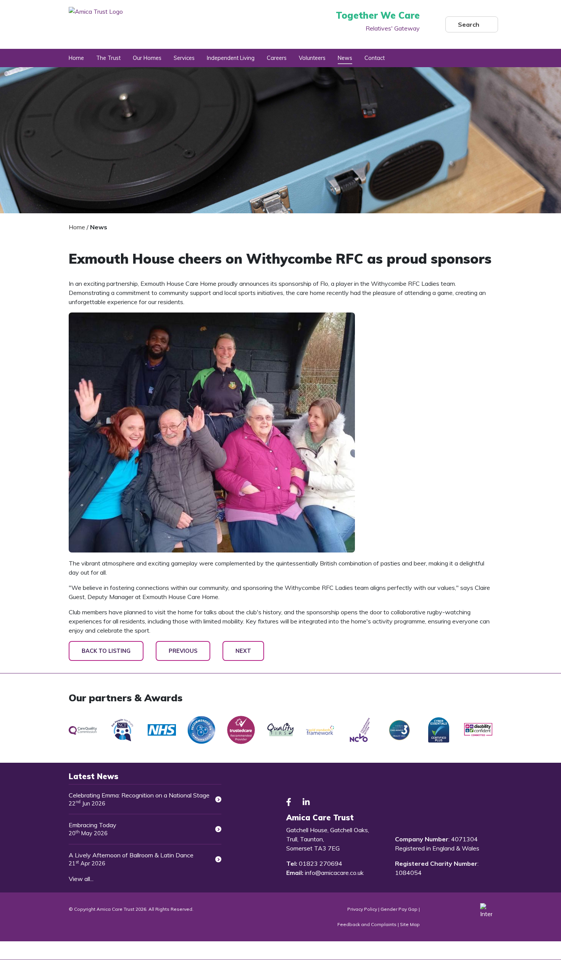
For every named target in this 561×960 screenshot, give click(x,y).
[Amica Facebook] (288, 802)
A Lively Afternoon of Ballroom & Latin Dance (131, 859)
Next (243, 651)
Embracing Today (92, 829)
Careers (277, 58)
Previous (183, 651)
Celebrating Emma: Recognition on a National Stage (139, 799)
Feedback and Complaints (367, 924)
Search (468, 24)
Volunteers (312, 58)
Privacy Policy (362, 909)
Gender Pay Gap (399, 909)
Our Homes (147, 58)
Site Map (410, 924)
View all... (81, 879)
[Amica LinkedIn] (306, 802)
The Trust (108, 58)
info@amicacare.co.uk (334, 872)
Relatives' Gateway (393, 28)
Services (184, 58)
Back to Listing (106, 651)
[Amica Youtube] (324, 802)
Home (76, 58)
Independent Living (231, 58)
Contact (374, 58)
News (345, 58)
